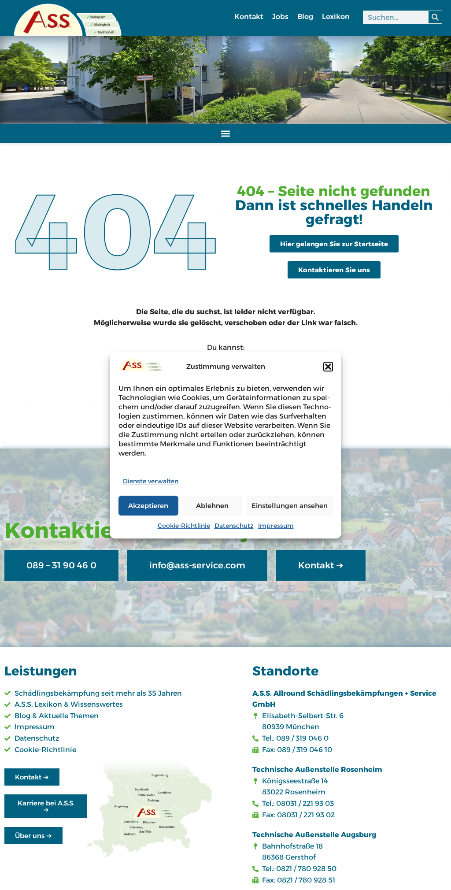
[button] (328, 366)
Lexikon (336, 16)
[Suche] (435, 17)
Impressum (276, 526)
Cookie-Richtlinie (184, 526)
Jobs (280, 16)
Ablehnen (212, 505)
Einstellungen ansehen (289, 505)
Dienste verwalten (150, 481)
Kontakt (248, 16)
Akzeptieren (148, 505)
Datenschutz (234, 526)
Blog (305, 16)
